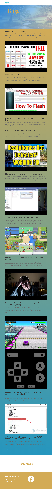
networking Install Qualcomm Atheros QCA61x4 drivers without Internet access (24, 438)
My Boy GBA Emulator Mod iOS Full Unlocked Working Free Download (23, 393)
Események (26, 464)
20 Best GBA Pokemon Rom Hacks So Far (22, 217)
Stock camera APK (12, 74)
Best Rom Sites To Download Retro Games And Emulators (24, 258)
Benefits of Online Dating (15, 31)
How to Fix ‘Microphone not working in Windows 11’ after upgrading (24, 304)
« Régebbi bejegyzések (10, 449)
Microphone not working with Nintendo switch (24, 174)
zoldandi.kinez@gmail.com (14, 476)
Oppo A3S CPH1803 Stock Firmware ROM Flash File (24, 119)
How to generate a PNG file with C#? (20, 130)
